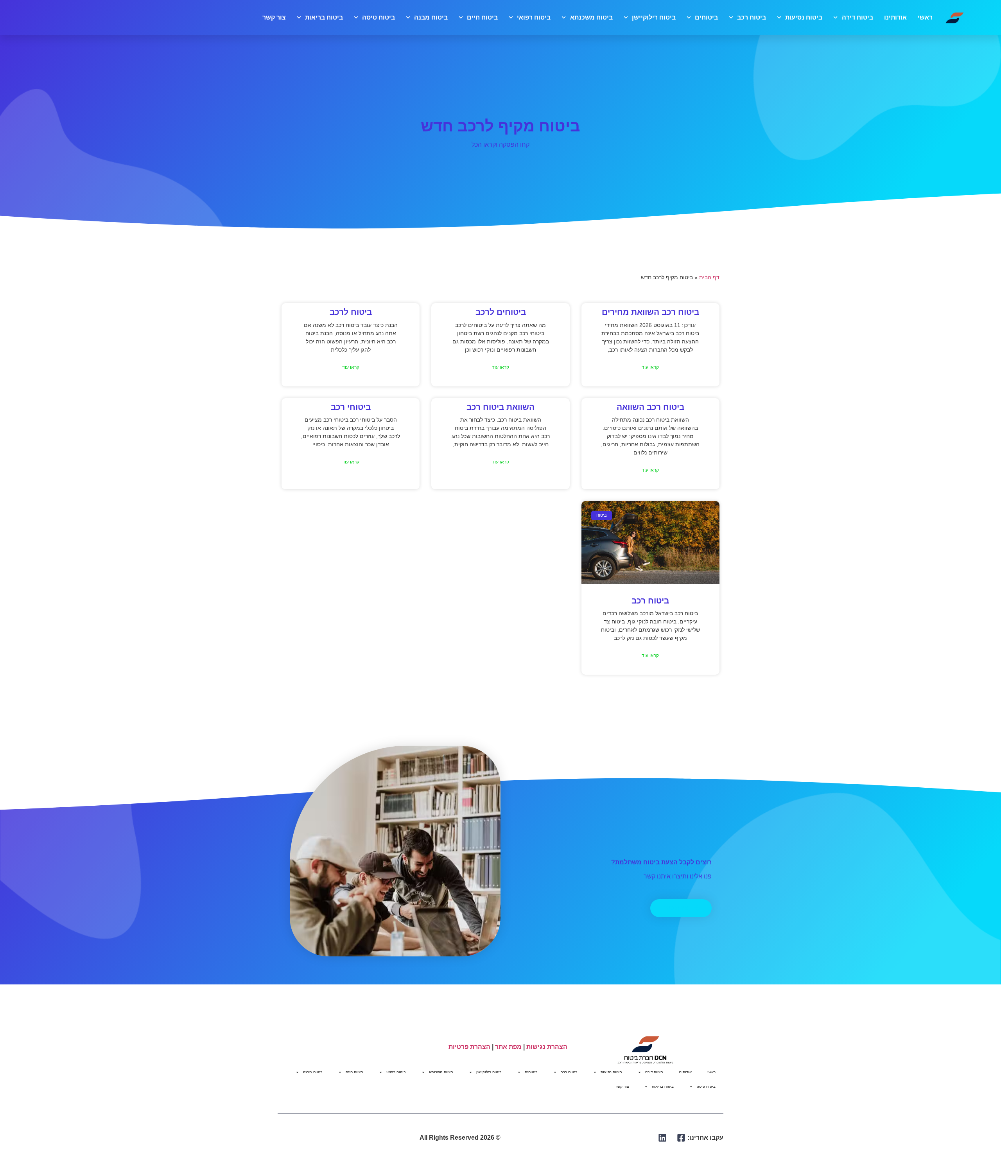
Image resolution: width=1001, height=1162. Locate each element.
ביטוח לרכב (351, 311)
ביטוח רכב (751, 17)
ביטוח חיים (482, 17)
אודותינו (895, 17)
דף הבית (709, 277)
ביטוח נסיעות (803, 17)
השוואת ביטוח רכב (500, 406)
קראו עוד (650, 367)
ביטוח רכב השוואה (650, 406)
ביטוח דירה (857, 17)
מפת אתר (508, 1046)
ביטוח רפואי (534, 17)
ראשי (925, 17)
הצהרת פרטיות (469, 1046)
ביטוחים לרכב (500, 311)
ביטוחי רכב (351, 406)
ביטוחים (706, 17)
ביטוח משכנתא (591, 17)
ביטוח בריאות (324, 17)
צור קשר (274, 17)
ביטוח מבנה (431, 17)
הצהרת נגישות (546, 1046)
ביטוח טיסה (378, 17)
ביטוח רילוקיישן (654, 17)
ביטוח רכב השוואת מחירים (650, 311)
